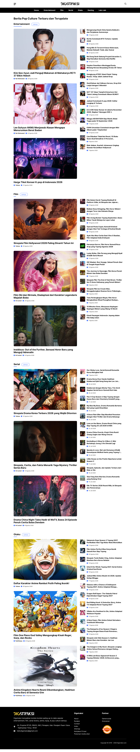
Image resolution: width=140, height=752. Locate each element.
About (76, 719)
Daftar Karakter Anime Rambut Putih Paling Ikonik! (41, 583)
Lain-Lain (102, 10)
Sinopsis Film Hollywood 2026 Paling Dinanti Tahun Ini (44, 243)
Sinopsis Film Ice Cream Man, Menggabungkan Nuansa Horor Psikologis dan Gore (103, 291)
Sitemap (77, 729)
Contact (77, 724)
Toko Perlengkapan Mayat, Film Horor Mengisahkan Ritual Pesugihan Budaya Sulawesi (102, 300)
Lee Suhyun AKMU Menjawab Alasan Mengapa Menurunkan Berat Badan (39, 129)
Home (36, 10)
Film (62, 10)
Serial (70, 10)
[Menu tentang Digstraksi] (15, 4)
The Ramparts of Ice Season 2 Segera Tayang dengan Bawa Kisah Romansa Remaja (102, 631)
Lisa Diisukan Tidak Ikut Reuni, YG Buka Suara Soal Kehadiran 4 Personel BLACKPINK (102, 138)
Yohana (17, 185)
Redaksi (77, 721)
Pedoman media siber (82, 734)
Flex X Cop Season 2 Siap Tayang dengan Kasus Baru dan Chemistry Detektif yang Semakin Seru (103, 399)
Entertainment (49, 10)
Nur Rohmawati (20, 78)
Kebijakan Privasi (80, 731)
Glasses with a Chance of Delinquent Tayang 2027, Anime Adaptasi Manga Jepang (101, 587)
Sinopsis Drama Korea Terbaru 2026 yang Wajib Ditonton (45, 413)
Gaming (91, 10)
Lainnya (35, 24)
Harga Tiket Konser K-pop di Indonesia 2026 (38, 182)
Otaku (80, 10)
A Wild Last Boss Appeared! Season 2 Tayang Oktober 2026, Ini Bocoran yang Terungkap (102, 658)
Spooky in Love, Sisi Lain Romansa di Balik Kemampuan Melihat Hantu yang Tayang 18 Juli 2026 (104, 452)
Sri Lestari (18, 300)
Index (76, 726)
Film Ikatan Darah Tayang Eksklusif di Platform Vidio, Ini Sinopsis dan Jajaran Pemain (102, 202)
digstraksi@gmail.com (29, 731)
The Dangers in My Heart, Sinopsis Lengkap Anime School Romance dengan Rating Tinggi (104, 649)
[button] (125, 4)
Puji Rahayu (18, 641)
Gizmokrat (105, 721)
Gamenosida (106, 719)
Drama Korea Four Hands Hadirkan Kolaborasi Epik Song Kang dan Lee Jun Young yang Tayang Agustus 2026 (102, 381)
